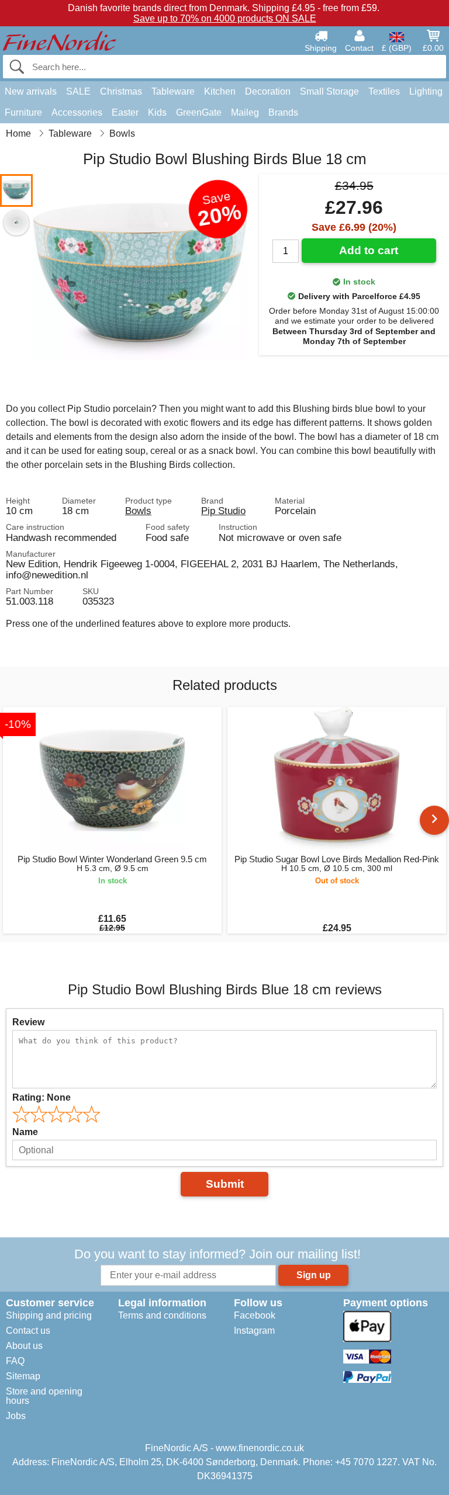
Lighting (426, 91)
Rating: (41, 1097)
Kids (157, 112)
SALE (78, 91)
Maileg (245, 112)
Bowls (138, 510)
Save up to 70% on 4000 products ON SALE (224, 18)
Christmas (121, 91)
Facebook (254, 1315)
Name (25, 1132)
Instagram (254, 1331)
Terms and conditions (162, 1315)
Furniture (23, 112)
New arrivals (31, 91)
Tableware (173, 91)
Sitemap (23, 1376)
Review (28, 1022)
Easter (125, 112)
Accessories (76, 112)
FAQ (15, 1361)
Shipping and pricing (49, 1315)
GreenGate (199, 112)
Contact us (28, 1331)
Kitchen (220, 91)
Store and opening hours (44, 1396)
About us (24, 1346)
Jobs (16, 1416)
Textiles (384, 91)
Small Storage (329, 91)
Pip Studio (223, 510)
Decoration (268, 91)
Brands (283, 112)
